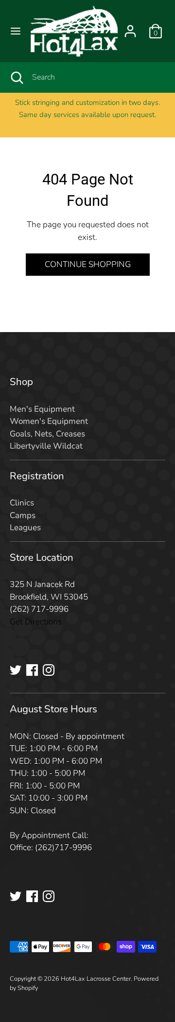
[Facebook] (32, 670)
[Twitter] (15, 670)
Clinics (22, 502)
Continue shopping (88, 264)
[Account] (130, 27)
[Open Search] (16, 77)
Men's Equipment (42, 409)
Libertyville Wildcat (46, 446)
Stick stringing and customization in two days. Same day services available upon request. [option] (87, 109)
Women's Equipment (49, 421)
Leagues (25, 527)
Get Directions (36, 621)
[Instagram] (48, 670)
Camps (22, 515)
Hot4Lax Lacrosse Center (96, 978)
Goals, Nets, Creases (47, 433)
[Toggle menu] (15, 31)
